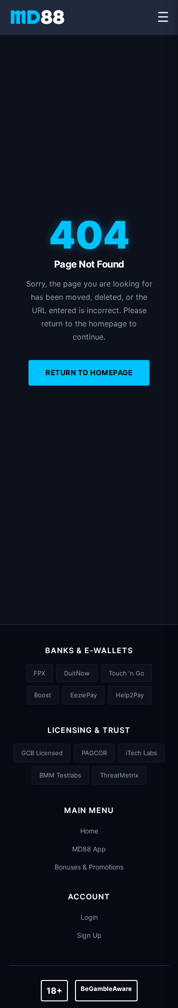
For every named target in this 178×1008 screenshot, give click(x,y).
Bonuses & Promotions (89, 867)
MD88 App (89, 849)
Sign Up (89, 935)
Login (89, 917)
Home (89, 831)
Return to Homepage (89, 372)
